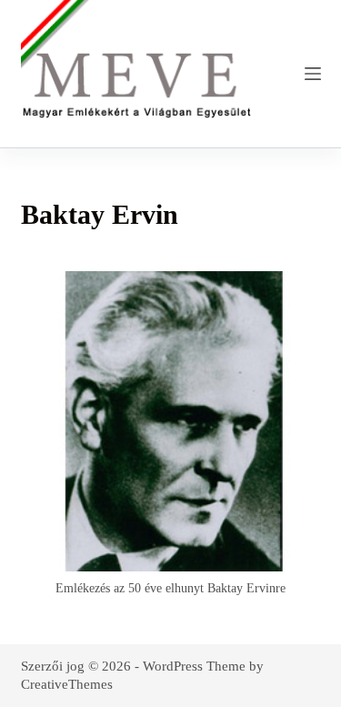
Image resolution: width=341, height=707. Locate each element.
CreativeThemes (67, 684)
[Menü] (313, 74)
